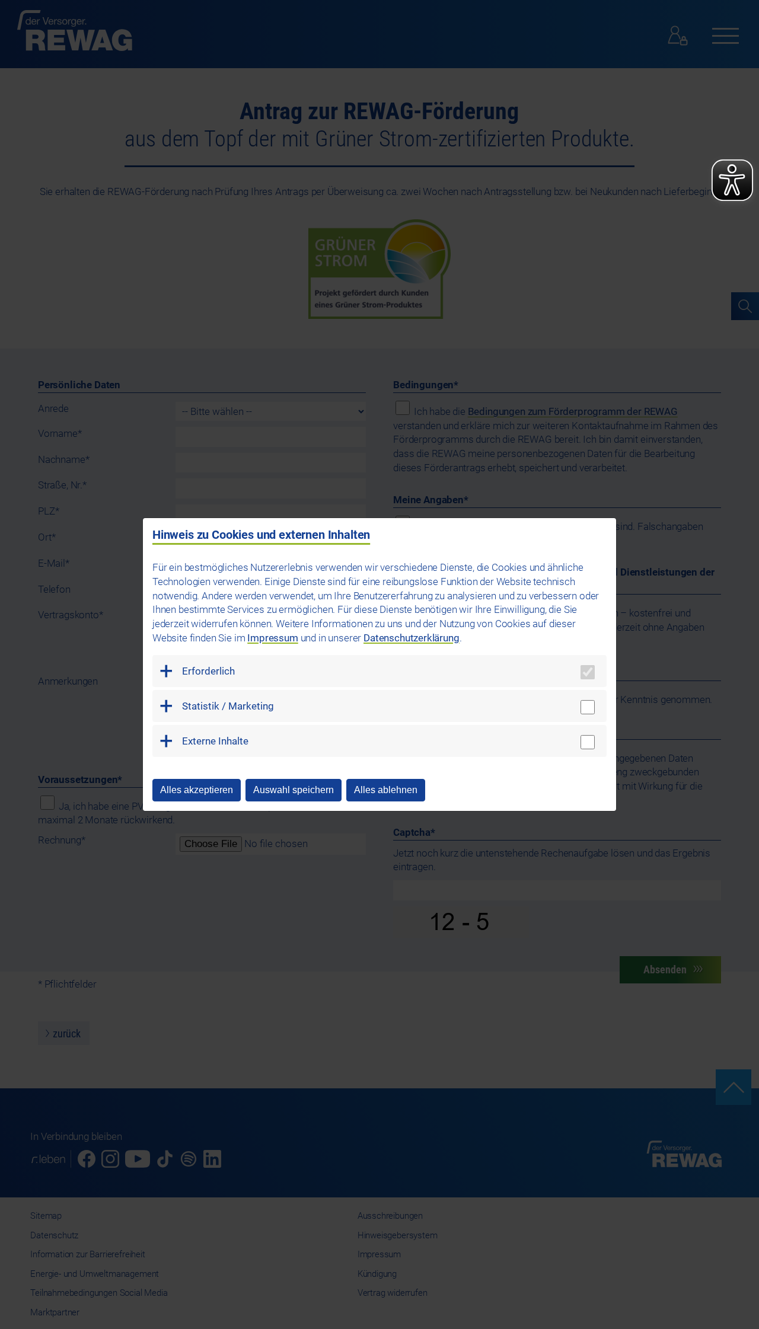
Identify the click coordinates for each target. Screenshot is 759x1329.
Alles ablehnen (385, 790)
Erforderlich (208, 671)
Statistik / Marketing (228, 706)
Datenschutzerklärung (411, 638)
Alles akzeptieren (196, 790)
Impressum (272, 638)
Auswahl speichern (293, 790)
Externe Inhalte (215, 741)
